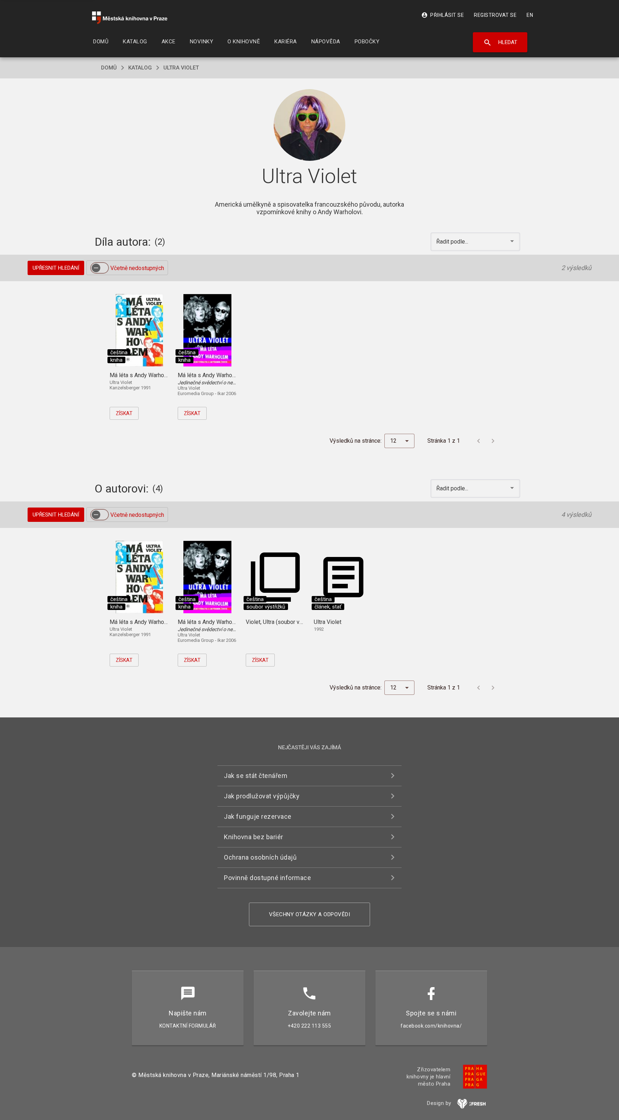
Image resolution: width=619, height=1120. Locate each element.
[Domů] (129, 17)
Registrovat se (495, 15)
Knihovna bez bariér (253, 837)
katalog (140, 67)
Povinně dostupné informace (267, 877)
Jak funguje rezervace (258, 816)
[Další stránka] (493, 441)
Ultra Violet (181, 67)
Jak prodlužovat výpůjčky (261, 796)
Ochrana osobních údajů (260, 857)
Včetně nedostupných (137, 268)
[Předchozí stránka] (478, 441)
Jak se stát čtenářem (255, 775)
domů (109, 67)
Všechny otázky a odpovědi (309, 914)
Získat (124, 413)
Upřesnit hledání (56, 268)
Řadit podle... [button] (453, 241)
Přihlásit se (442, 15)
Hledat (500, 42)
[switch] (99, 268)
